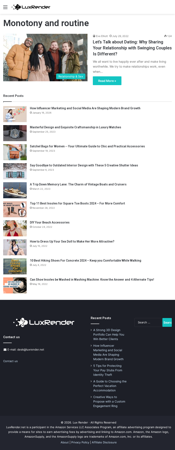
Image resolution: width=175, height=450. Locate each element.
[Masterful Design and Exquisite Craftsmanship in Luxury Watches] (15, 133)
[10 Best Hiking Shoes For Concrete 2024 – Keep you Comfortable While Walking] (15, 266)
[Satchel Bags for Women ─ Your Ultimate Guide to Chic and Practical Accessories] (15, 152)
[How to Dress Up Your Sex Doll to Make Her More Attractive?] (15, 247)
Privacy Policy (80, 442)
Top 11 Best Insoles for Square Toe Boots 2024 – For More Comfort (77, 203)
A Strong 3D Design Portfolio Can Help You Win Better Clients (108, 334)
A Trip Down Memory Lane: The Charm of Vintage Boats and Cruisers (78, 184)
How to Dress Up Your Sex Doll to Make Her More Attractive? (72, 241)
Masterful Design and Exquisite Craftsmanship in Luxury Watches (75, 127)
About (65, 442)
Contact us (10, 361)
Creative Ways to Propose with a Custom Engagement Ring (109, 401)
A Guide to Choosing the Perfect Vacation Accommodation (110, 386)
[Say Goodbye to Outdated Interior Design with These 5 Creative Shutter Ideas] (15, 171)
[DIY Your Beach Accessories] (15, 228)
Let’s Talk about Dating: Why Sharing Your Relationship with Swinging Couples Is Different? (132, 47)
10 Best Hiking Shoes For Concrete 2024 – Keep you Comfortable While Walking (85, 260)
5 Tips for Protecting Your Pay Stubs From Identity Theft (107, 370)
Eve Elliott (102, 36)
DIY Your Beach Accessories (50, 222)
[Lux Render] (31, 7)
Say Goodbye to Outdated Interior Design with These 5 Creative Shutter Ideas (84, 165)
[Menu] (5, 8)
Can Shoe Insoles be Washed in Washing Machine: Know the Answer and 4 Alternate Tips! (92, 279)
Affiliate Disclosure (104, 442)
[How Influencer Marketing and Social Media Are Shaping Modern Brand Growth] (15, 114)
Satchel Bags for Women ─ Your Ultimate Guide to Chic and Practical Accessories (87, 146)
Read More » (107, 81)
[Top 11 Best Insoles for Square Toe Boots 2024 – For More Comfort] (15, 209)
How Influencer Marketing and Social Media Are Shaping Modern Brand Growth (85, 108)
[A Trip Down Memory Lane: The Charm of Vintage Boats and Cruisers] (15, 190)
